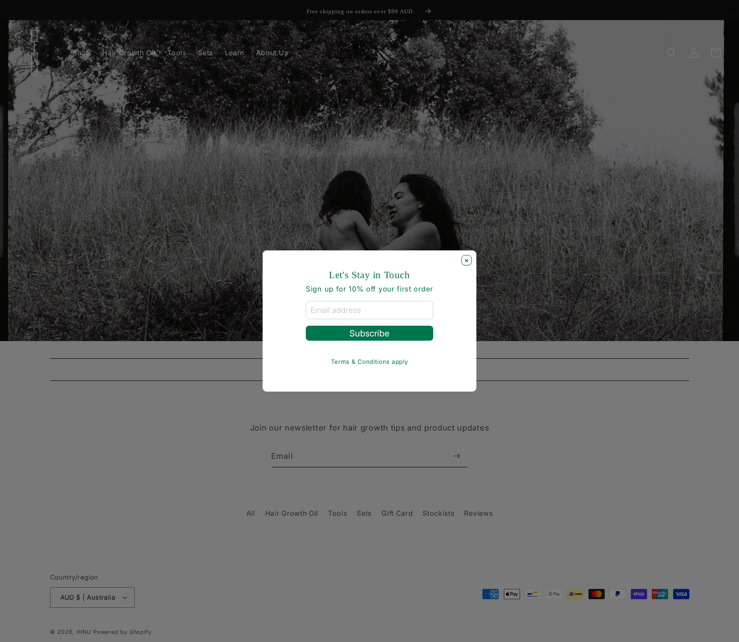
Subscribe (369, 333)
